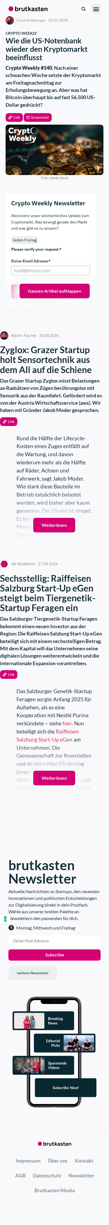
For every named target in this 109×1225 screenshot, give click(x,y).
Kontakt (84, 1161)
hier (67, 723)
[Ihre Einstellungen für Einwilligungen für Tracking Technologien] (5, 919)
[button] (14, 117)
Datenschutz (47, 1175)
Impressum (28, 1161)
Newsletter (81, 1175)
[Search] (83, 8)
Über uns (58, 1161)
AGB (20, 1175)
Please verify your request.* (36, 249)
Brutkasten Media (54, 1190)
